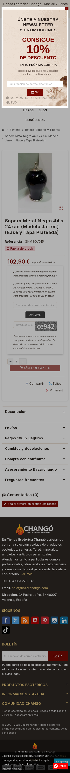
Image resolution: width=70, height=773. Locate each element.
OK (36, 92)
